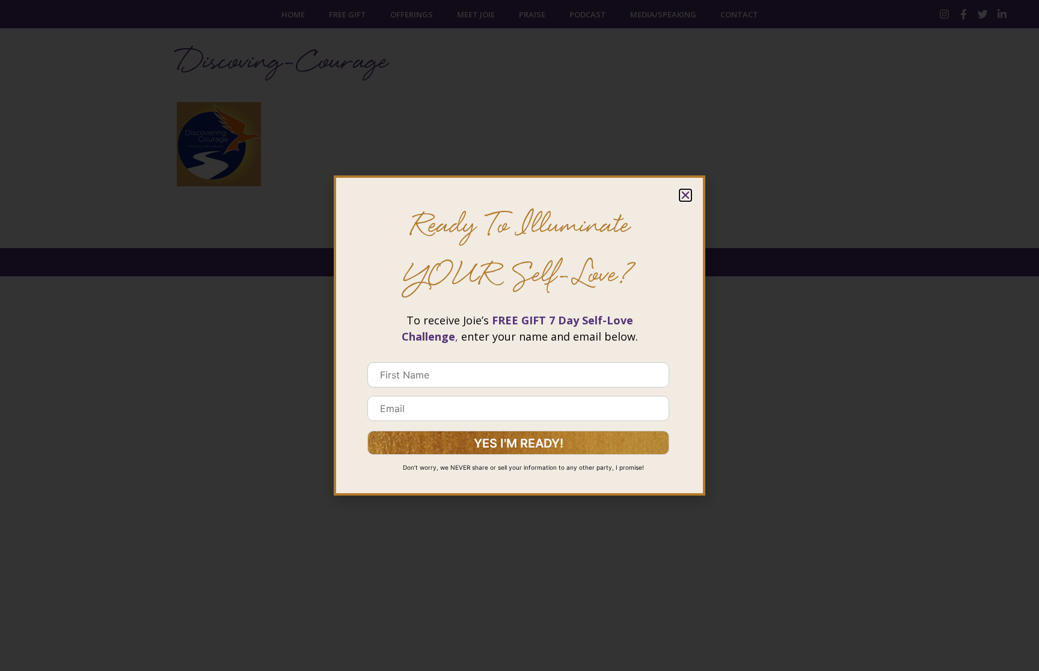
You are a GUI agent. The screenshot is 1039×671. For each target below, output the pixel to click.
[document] (519, 335)
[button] (685, 195)
